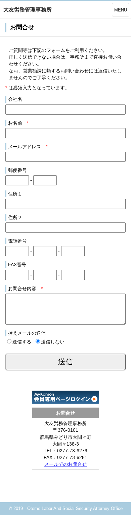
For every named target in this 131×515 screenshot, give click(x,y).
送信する (21, 341)
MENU (120, 9)
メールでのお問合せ (65, 464)
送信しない (52, 341)
